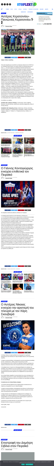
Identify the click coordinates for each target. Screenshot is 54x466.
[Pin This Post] (21, 57)
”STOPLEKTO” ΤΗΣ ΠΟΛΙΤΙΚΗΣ (33, 9)
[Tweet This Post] (14, 57)
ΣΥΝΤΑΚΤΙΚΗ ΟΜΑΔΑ (8, 26)
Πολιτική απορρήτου (29, 464)
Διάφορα (46, 9)
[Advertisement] (17, 121)
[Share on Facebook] (8, 57)
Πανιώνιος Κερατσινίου (20, 132)
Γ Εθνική (7, 9)
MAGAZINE (41, 9)
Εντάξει (23, 464)
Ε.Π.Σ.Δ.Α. (20, 9)
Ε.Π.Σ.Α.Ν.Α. (25, 9)
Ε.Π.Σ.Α (12, 9)
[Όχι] (52, 463)
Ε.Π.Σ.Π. (15, 9)
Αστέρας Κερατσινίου (11, 132)
